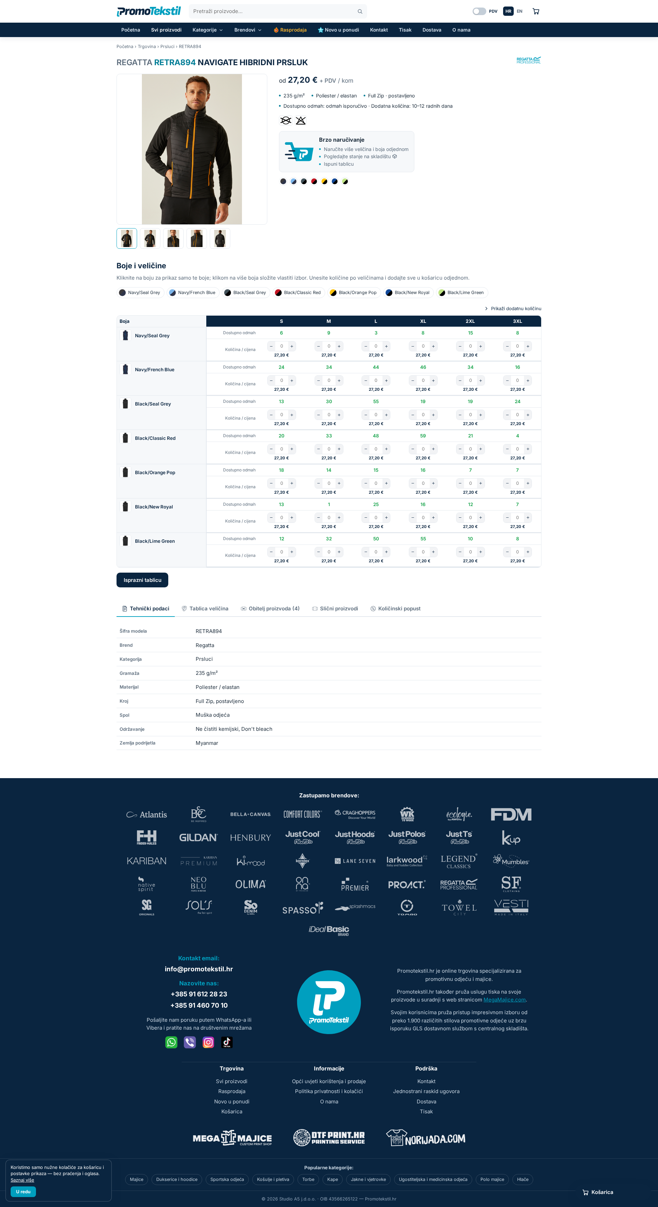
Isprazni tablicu (142, 580)
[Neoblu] (199, 884)
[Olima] (251, 884)
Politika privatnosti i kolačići (329, 1091)
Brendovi (244, 30)
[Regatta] (529, 60)
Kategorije (205, 30)
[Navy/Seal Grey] (283, 181)
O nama (461, 30)
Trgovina (147, 46)
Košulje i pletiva (273, 1179)
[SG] (146, 907)
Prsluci (167, 46)
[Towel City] (459, 907)
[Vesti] (511, 907)
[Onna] (303, 884)
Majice (136, 1179)
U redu (23, 1191)
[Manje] (271, 346)
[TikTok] (227, 1042)
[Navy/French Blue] (293, 181)
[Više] (292, 346)
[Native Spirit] (146, 884)
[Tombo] (407, 907)
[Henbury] (251, 837)
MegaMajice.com (505, 999)
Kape (332, 1179)
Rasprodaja (293, 30)
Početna (130, 30)
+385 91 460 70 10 (199, 1005)
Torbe (308, 1179)
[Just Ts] (459, 837)
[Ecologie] (459, 814)
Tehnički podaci (149, 608)
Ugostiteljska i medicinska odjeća (433, 1179)
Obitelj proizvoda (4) (274, 608)
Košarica (231, 1111)
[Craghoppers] (355, 814)
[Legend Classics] (459, 861)
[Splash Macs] (355, 907)
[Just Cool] (303, 837)
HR (508, 11)
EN (519, 11)
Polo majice (492, 1179)
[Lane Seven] (355, 861)
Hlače (522, 1179)
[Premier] (355, 884)
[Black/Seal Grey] (304, 181)
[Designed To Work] (407, 814)
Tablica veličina (209, 608)
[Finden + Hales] (146, 837)
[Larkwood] (407, 861)
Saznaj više (22, 1180)
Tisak (405, 30)
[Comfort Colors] (303, 814)
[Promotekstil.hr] (149, 11)
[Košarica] (535, 11)
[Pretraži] (360, 11)
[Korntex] (303, 861)
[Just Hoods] (355, 837)
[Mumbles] (511, 861)
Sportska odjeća (227, 1179)
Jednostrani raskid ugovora (426, 1091)
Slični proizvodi (339, 608)
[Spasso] (303, 907)
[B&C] (199, 814)
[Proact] (407, 884)
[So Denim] (251, 907)
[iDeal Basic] (329, 931)
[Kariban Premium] (199, 861)
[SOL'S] (199, 907)
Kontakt (379, 30)
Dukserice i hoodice (176, 1179)
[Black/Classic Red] (314, 181)
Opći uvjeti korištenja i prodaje (329, 1081)
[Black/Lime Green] (345, 181)
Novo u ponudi (342, 30)
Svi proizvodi (166, 30)
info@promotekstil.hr (199, 969)
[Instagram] (208, 1042)
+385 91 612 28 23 (199, 994)
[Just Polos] (407, 837)
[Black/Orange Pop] (324, 181)
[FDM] (511, 814)
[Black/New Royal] (334, 181)
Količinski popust (399, 608)
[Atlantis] (146, 814)
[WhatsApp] (171, 1042)
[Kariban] (146, 861)
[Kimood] (251, 861)
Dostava (432, 30)
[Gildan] (199, 837)
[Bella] (251, 814)
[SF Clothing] (511, 884)
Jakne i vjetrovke (368, 1179)
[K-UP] (511, 837)
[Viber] (190, 1042)
